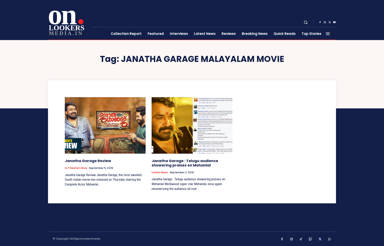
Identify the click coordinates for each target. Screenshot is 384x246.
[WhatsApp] (329, 239)
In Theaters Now (76, 168)
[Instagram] (324, 22)
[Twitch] (310, 239)
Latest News (160, 172)
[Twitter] (329, 22)
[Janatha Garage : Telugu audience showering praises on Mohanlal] (192, 125)
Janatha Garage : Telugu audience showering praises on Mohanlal (185, 163)
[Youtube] (334, 22)
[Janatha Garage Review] (105, 125)
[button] (305, 22)
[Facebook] (320, 22)
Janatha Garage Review (88, 160)
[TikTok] (301, 239)
